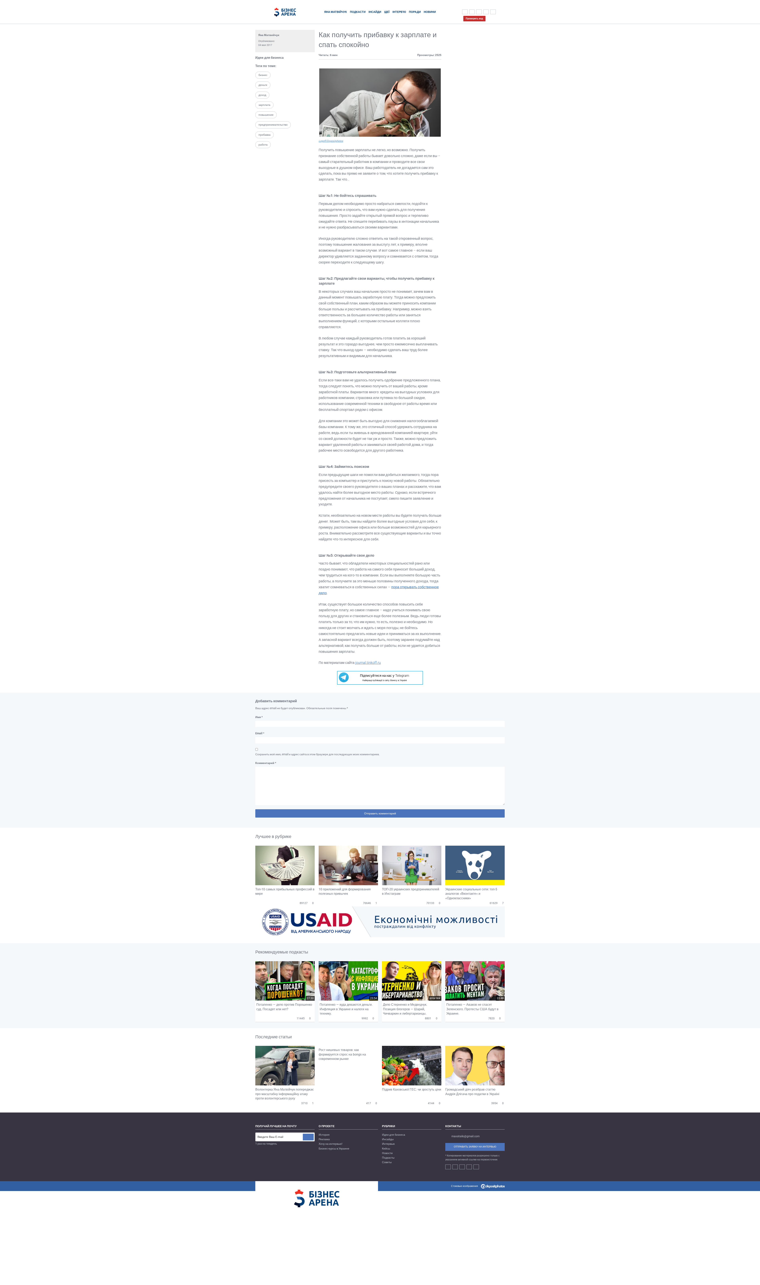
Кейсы (386, 1148)
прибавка (264, 134)
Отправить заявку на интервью (475, 1146)
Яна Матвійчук (335, 11)
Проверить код (474, 18)
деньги (262, 84)
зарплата (264, 104)
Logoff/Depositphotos (331, 140)
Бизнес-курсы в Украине (334, 1148)
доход (262, 95)
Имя (259, 717)
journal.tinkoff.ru (368, 663)
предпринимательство (273, 124)
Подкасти (358, 11)
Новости (387, 1153)
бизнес (262, 75)
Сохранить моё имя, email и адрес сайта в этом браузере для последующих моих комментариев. (317, 754)
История (324, 1134)
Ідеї (387, 11)
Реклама (324, 1139)
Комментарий (265, 763)
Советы (387, 1162)
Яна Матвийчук (268, 35)
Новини (430, 11)
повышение (266, 114)
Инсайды (388, 1139)
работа (263, 144)
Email (259, 733)
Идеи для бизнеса (269, 58)
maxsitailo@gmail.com (465, 1136)
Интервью (388, 1143)
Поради (415, 11)
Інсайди (375, 11)
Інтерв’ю (399, 11)
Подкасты (388, 1157)
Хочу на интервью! (330, 1143)
